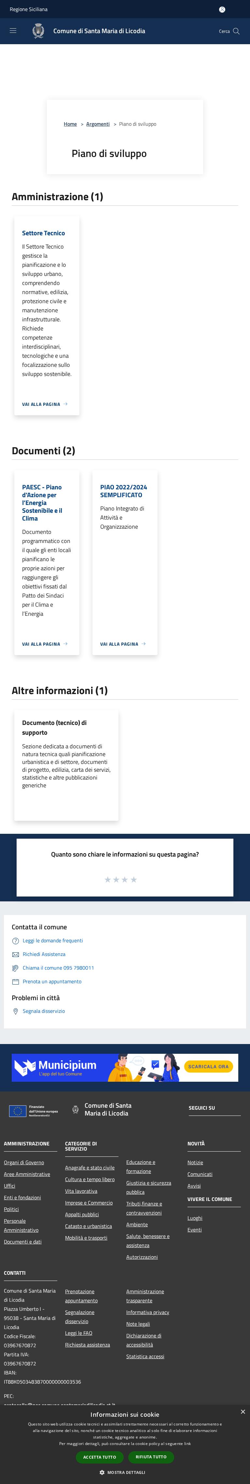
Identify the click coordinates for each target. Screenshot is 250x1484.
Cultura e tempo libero (90, 1179)
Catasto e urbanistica (88, 1226)
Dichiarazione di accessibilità (143, 1340)
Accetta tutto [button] (99, 1457)
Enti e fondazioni (22, 1197)
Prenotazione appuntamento (81, 1295)
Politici (11, 1209)
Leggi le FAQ (78, 1333)
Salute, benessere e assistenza (148, 1240)
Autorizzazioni (142, 1257)
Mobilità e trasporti (86, 1238)
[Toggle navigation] (13, 30)
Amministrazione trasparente (145, 1295)
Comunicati (200, 1174)
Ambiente (137, 1224)
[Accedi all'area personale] (222, 10)
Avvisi (194, 1186)
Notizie (195, 1162)
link (187, 1443)
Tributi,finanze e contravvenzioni (144, 1208)
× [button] (242, 1412)
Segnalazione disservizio (79, 1316)
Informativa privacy (147, 1312)
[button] (124, 1472)
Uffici (9, 1186)
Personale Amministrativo (21, 1225)
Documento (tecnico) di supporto (54, 727)
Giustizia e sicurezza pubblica (148, 1187)
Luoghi (195, 1218)
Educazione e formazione (140, 1166)
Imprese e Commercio (89, 1203)
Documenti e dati (23, 1241)
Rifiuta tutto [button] (151, 1457)
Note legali (138, 1324)
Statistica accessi (145, 1356)
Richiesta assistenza (87, 1345)
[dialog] (125, 1444)
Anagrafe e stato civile (90, 1167)
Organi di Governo (24, 1162)
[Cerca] (236, 31)
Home (70, 124)
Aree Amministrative (27, 1174)
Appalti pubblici (82, 1214)
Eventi (195, 1229)
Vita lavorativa (81, 1191)
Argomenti (98, 124)
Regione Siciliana (29, 9)
